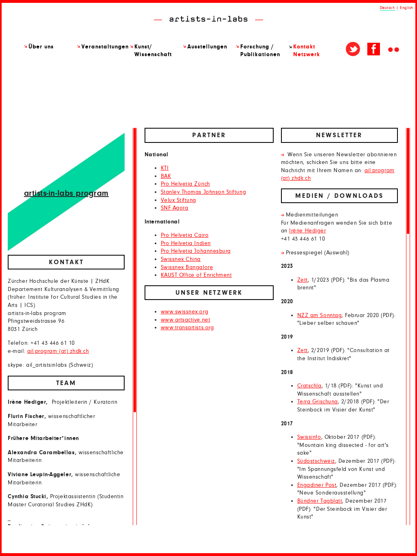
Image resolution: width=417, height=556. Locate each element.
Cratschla (309, 386)
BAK (166, 176)
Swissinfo (309, 437)
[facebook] (373, 49)
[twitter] (353, 49)
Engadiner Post (316, 485)
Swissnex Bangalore (187, 267)
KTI (165, 168)
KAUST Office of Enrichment (196, 275)
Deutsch (387, 7)
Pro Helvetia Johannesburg (196, 251)
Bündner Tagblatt (319, 501)
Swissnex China (181, 259)
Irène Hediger (307, 231)
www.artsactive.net (186, 320)
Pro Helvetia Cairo (185, 235)
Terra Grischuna (317, 401)
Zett (302, 280)
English (406, 7)
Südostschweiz (316, 461)
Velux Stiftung (178, 200)
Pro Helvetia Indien (186, 243)
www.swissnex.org (184, 312)
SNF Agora (175, 208)
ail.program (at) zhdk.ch (58, 351)
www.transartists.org (187, 327)
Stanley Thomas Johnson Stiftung (203, 192)
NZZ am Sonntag (319, 315)
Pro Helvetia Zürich (185, 184)
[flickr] (394, 49)
